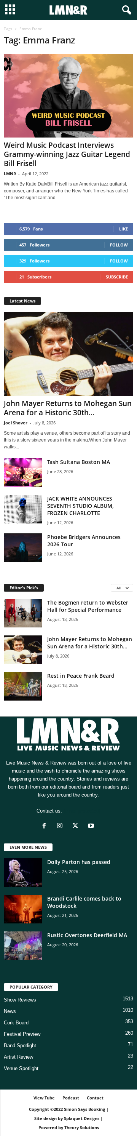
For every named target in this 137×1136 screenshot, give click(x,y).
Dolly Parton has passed (78, 862)
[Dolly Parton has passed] (23, 872)
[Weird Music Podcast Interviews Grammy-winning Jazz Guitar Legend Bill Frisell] (68, 96)
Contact (95, 1098)
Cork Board (16, 1023)
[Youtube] (92, 826)
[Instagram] (61, 826)
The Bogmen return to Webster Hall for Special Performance (87, 606)
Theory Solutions (81, 1127)
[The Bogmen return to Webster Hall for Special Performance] (23, 613)
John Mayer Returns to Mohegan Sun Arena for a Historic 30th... (68, 408)
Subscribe (117, 277)
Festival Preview (22, 1034)
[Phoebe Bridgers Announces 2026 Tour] (23, 547)
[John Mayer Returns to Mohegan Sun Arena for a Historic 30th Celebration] (68, 354)
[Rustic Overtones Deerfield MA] (23, 945)
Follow (119, 245)
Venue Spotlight (21, 1068)
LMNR (10, 173)
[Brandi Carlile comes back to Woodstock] (23, 909)
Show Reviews (20, 1000)
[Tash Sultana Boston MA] (23, 472)
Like (123, 229)
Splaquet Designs (81, 1118)
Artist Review (18, 1057)
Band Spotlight (20, 1045)
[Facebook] (46, 826)
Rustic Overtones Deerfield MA (87, 935)
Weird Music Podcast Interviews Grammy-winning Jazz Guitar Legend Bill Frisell (67, 154)
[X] (77, 826)
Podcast (70, 1098)
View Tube (44, 1098)
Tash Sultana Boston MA (78, 462)
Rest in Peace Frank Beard (81, 675)
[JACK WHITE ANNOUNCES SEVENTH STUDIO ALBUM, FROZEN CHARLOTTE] (23, 509)
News (10, 1011)
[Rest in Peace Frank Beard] (23, 686)
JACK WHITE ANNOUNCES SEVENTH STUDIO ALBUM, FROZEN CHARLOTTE (80, 506)
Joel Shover (15, 423)
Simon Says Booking (84, 1109)
